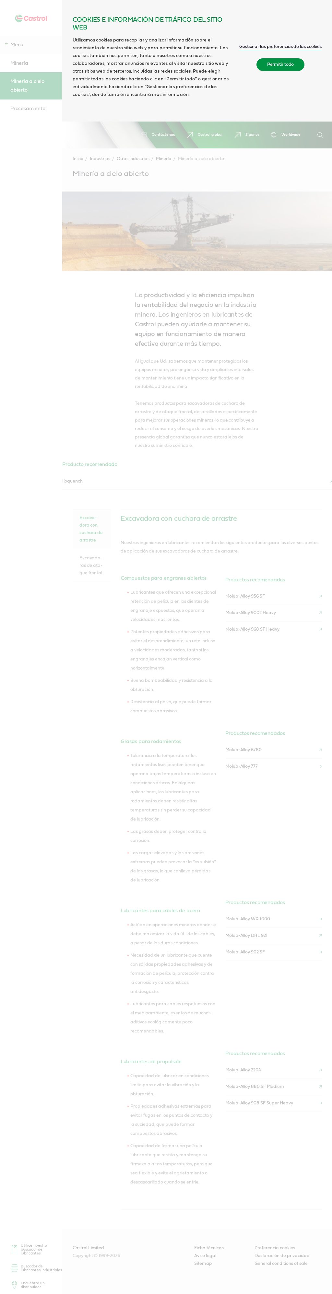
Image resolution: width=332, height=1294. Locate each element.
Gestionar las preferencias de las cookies (280, 46)
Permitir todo (280, 64)
